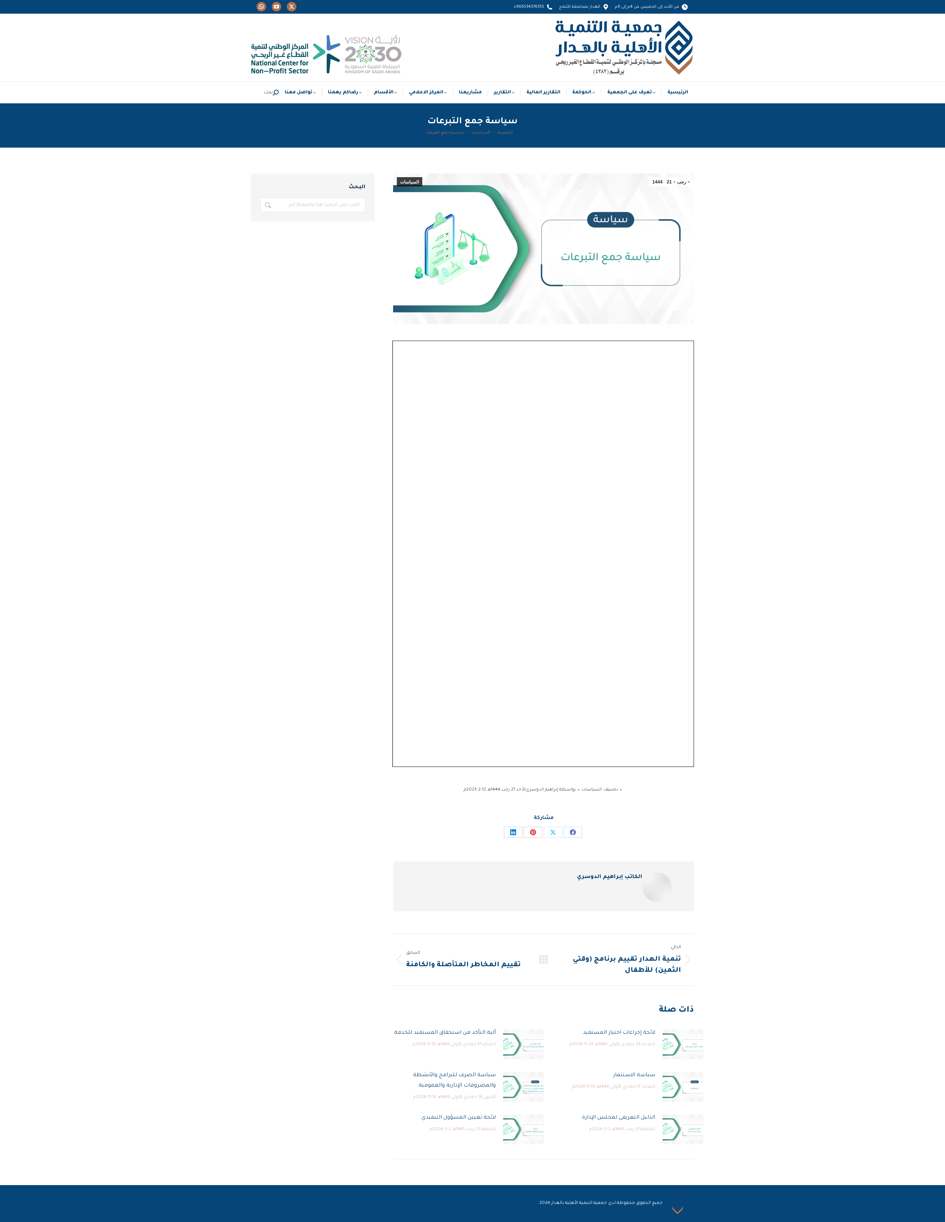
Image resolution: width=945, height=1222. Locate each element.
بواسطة (551, 790)
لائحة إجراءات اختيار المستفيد (619, 1033)
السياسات (409, 182)
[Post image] (683, 1044)
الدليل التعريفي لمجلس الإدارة (618, 1118)
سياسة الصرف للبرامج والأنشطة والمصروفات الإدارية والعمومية (454, 1081)
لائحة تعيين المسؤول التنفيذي (459, 1118)
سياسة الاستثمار (634, 1075)
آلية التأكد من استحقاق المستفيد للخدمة (445, 1033)
